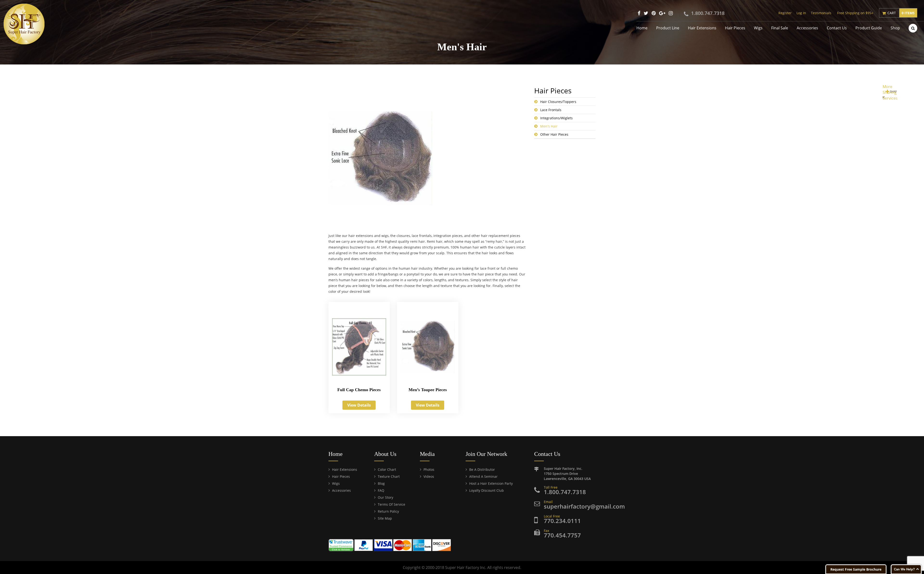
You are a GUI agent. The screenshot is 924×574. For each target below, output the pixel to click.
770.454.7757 (562, 535)
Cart (901, 13)
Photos (429, 469)
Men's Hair (549, 126)
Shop (895, 28)
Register (785, 13)
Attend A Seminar (483, 476)
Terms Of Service (391, 504)
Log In (801, 13)
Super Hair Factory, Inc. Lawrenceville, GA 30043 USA (567, 473)
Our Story (385, 497)
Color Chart (387, 469)
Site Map (385, 518)
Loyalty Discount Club (486, 490)
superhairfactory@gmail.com (584, 506)
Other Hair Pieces (554, 134)
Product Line (667, 28)
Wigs (758, 28)
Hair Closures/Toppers (558, 101)
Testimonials (821, 13)
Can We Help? (904, 569)
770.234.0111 (562, 521)
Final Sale (779, 28)
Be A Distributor (482, 469)
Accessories (807, 28)
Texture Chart (389, 476)
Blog (381, 483)
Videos (429, 476)
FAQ (381, 490)
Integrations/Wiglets (556, 118)
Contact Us (837, 28)
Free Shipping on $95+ (855, 13)
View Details (359, 405)
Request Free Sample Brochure (855, 569)
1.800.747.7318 (708, 13)
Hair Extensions (702, 28)
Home (642, 28)
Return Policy (388, 511)
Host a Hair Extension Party (491, 483)
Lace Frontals (550, 110)
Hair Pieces (735, 28)
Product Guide (868, 28)
